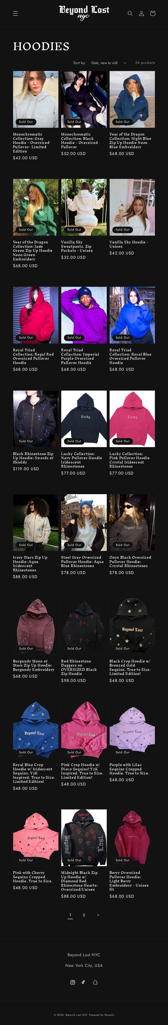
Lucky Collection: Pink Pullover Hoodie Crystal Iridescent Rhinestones (129, 460)
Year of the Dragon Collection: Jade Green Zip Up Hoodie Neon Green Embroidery (33, 250)
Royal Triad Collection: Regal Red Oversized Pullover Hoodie (33, 356)
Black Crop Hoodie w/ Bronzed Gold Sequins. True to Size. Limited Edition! (130, 667)
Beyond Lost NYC (77, 1015)
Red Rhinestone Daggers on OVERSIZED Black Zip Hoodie (79, 667)
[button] (15, 13)
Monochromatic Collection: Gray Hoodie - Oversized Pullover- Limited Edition (31, 142)
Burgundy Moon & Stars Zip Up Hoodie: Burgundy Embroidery (34, 665)
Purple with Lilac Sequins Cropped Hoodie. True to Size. (129, 769)
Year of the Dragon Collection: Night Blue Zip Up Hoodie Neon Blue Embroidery (130, 140)
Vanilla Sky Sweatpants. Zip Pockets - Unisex (77, 246)
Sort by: (79, 63)
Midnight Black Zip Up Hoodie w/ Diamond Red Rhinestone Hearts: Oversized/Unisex (79, 881)
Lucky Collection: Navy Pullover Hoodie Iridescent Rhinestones (81, 460)
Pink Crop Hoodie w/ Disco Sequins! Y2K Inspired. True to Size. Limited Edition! (82, 771)
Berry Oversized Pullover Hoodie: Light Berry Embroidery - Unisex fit (129, 881)
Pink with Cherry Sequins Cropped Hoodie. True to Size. (33, 877)
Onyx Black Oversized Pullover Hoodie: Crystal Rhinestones (130, 561)
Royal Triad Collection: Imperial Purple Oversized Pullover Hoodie (80, 356)
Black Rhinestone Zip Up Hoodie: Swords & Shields (33, 458)
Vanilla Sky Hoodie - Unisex (128, 244)
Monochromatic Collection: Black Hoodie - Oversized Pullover (79, 140)
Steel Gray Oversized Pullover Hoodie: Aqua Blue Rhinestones (82, 561)
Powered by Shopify (101, 1015)
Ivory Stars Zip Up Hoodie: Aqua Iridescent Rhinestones (30, 563)
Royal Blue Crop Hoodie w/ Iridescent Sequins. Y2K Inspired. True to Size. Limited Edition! (34, 773)
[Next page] (97, 915)
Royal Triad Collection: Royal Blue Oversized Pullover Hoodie (130, 356)
